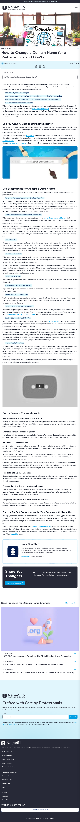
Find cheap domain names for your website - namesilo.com (40, 1)
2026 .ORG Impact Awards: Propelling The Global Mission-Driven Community (36, 656)
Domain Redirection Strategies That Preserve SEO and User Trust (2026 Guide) (38, 672)
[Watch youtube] (40, 386)
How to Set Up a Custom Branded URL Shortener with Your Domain (32, 664)
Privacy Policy (13, 724)
